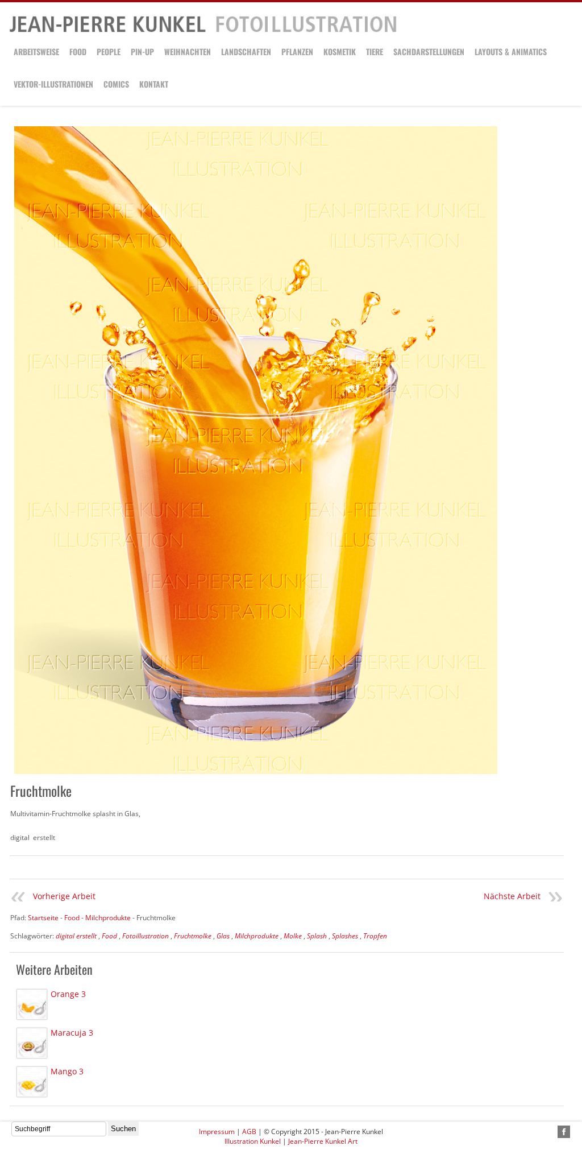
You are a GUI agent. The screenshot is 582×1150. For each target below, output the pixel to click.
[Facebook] (564, 1132)
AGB (249, 1131)
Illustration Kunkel (253, 1141)
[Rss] (550, 1132)
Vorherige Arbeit (64, 896)
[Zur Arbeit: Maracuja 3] (32, 1043)
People (108, 51)
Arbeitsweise (36, 51)
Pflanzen (297, 51)
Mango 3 (67, 1071)
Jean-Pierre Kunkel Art (322, 1141)
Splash (317, 936)
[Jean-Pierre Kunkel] (203, 30)
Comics (116, 84)
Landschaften (246, 51)
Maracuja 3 (72, 1032)
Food (77, 51)
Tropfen (375, 936)
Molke (293, 936)
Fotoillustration (145, 936)
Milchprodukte (256, 936)
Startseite (43, 918)
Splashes (345, 936)
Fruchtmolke (192, 936)
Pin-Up (142, 51)
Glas (223, 936)
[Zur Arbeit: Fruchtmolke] (255, 450)
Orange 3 (68, 993)
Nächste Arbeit (512, 896)
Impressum (217, 1131)
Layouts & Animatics (511, 51)
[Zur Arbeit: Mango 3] (32, 1082)
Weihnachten (187, 51)
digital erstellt (76, 936)
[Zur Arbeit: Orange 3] (32, 1004)
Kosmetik (339, 51)
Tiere (374, 51)
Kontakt (153, 84)
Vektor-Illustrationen (53, 84)
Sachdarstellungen (428, 51)
